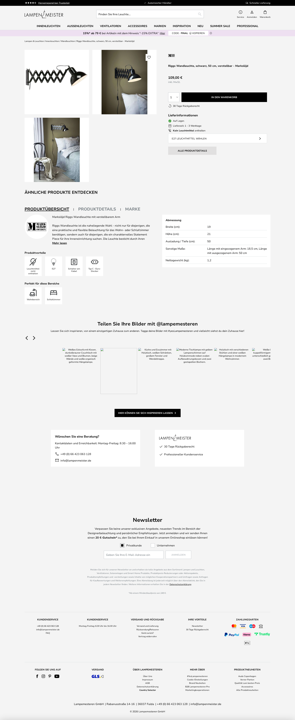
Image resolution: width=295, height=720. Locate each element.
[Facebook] (37, 676)
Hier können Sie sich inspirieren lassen (145, 413)
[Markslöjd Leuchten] (186, 55)
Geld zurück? (147, 632)
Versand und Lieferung (147, 625)
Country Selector (147, 690)
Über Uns (147, 676)
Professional (247, 26)
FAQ (48, 632)
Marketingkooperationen (197, 690)
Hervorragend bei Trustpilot (53, 2)
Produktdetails (97, 209)
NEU (200, 26)
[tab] (49, 209)
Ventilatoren (110, 26)
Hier (162, 33)
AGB (147, 683)
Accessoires (247, 686)
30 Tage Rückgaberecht (197, 629)
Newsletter (197, 625)
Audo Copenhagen (247, 676)
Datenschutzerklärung (180, 584)
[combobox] (150, 14)
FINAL (188, 33)
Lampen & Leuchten (34, 41)
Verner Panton (247, 679)
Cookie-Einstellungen (197, 679)
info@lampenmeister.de (75, 460)
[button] (57, 150)
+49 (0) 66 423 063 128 (75, 454)
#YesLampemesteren (197, 676)
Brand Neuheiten (197, 683)
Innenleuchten (52, 41)
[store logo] (44, 14)
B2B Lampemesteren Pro (197, 686)
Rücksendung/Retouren (147, 629)
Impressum (147, 679)
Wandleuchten (68, 41)
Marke (132, 209)
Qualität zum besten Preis (247, 683)
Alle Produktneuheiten (247, 690)
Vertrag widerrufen (147, 636)
